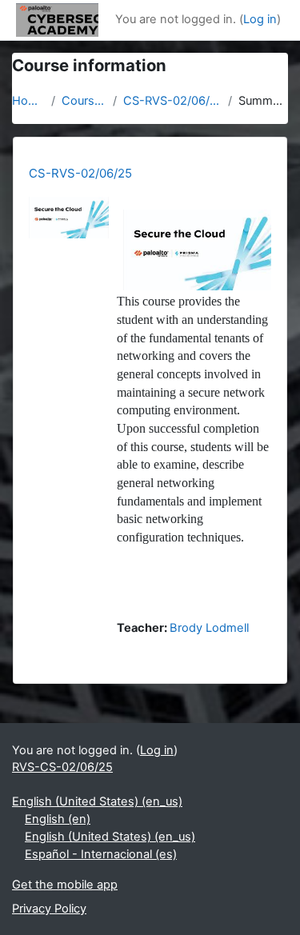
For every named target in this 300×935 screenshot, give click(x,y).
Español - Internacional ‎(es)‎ (101, 854)
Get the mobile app (65, 884)
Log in (260, 19)
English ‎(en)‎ (57, 819)
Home (28, 101)
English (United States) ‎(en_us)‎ (97, 801)
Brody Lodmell (209, 628)
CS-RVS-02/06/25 (172, 101)
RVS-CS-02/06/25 (62, 767)
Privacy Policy (49, 908)
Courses (84, 101)
